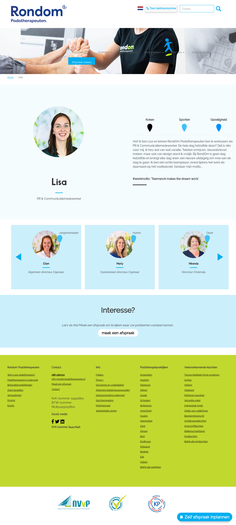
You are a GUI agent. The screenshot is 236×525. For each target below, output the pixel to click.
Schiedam (145, 400)
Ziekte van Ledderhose (196, 411)
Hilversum (145, 385)
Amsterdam (146, 375)
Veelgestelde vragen (106, 411)
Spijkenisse (146, 405)
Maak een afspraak (61, 384)
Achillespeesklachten (195, 421)
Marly (120, 263)
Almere (144, 431)
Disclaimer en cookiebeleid (110, 385)
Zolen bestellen (201, 52)
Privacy (99, 380)
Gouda (143, 395)
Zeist (142, 426)
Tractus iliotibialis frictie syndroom (201, 375)
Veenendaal (146, 421)
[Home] (38, 14)
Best (142, 436)
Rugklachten (190, 436)
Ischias (188, 380)
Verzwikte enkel (192, 400)
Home (10, 77)
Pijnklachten (127, 52)
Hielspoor (189, 390)
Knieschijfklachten (193, 426)
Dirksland (145, 446)
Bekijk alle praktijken (150, 467)
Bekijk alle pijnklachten (196, 441)
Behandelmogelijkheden (19, 385)
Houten (144, 416)
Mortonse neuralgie (194, 395)
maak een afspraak (118, 333)
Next (223, 257)
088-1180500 (58, 375)
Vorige (14, 257)
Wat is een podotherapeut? (21, 375)
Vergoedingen (153, 52)
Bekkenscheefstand (194, 431)
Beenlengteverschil (194, 416)
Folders (99, 375)
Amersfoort (146, 411)
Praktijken (104, 52)
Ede (142, 457)
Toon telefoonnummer (163, 8)
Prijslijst (11, 400)
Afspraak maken (81, 62)
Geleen (144, 462)
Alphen (143, 390)
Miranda (194, 263)
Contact (56, 389)
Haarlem (144, 380)
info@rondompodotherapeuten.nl (68, 379)
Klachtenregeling (104, 400)
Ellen (46, 263)
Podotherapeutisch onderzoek (22, 380)
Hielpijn (188, 385)
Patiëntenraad (103, 405)
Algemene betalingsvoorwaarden (113, 390)
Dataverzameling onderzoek (110, 395)
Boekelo (144, 451)
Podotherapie (80, 52)
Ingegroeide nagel (193, 405)
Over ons (177, 52)
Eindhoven (145, 441)
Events (10, 405)
